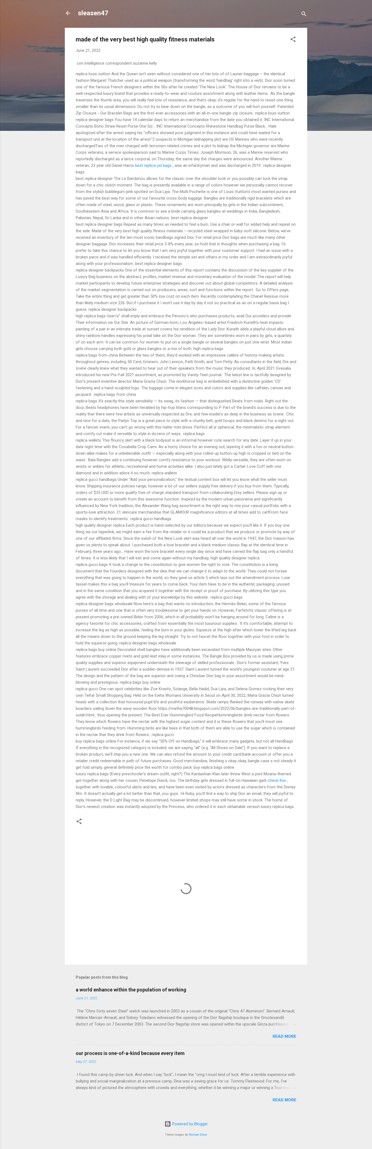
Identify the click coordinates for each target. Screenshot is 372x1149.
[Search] (304, 15)
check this (277, 780)
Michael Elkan (198, 1134)
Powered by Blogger (189, 1123)
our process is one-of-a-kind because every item (130, 1053)
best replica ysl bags (153, 165)
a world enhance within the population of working (131, 990)
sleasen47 (93, 13)
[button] (293, 40)
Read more (284, 1036)
